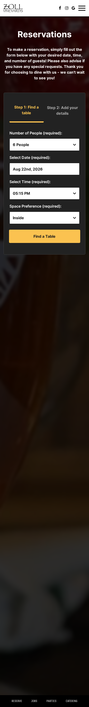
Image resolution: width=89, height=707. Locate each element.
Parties (51, 701)
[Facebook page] (60, 8)
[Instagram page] (66, 8)
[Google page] (73, 8)
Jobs (34, 701)
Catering (71, 701)
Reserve (17, 701)
